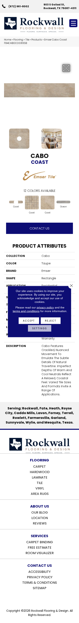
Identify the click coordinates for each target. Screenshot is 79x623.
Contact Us (39, 228)
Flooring (18, 39)
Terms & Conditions (39, 582)
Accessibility (39, 571)
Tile (27, 39)
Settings (39, 328)
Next (73, 137)
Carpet (39, 466)
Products (36, 39)
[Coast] (16, 202)
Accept (29, 320)
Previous (6, 137)
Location (39, 518)
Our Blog (39, 512)
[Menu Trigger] (73, 23)
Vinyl (39, 488)
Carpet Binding (39, 542)
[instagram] (42, 598)
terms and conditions (26, 311)
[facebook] (35, 598)
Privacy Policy (39, 577)
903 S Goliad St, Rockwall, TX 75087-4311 (60, 6)
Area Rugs (40, 493)
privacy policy (45, 307)
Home (7, 39)
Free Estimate (39, 547)
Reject (50, 320)
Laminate (39, 477)
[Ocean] (63, 202)
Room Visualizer (40, 553)
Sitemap (39, 588)
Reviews (40, 523)
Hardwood (40, 472)
